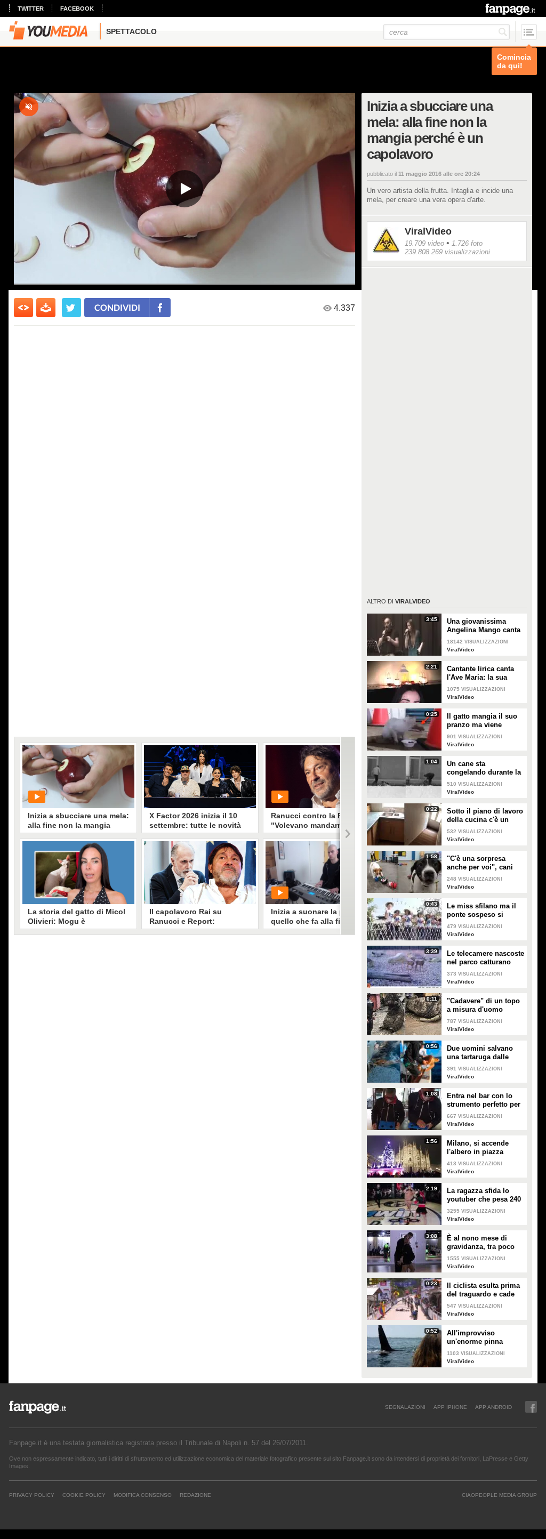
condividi (117, 307)
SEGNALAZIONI (405, 1406)
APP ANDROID (493, 1406)
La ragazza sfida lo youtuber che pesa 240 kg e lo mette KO (484, 1195)
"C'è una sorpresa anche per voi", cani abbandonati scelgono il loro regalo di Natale (483, 863)
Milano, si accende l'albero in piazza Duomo (478, 1147)
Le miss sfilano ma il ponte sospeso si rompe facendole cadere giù (481, 910)
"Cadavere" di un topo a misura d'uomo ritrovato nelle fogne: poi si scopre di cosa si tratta (485, 1005)
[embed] (23, 307)
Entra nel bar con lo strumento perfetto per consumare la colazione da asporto (483, 1100)
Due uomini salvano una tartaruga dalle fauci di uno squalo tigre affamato (480, 1052)
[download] (45, 307)
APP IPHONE (450, 1406)
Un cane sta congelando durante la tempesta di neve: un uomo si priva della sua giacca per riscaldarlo (484, 768)
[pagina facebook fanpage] (531, 1407)
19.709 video (424, 243)
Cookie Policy (84, 1494)
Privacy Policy (31, 1494)
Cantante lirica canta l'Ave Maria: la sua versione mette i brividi (485, 673)
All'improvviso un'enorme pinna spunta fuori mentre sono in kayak (479, 1337)
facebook (77, 8)
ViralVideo (428, 231)
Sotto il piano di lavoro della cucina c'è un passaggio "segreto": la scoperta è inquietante (485, 815)
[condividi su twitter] (71, 307)
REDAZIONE (195, 1494)
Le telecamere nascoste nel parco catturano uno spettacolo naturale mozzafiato (485, 957)
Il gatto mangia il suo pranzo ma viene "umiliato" (482, 720)
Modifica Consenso (143, 1494)
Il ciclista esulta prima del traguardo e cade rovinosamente (483, 1290)
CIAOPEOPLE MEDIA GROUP (499, 1494)
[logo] (511, 9)
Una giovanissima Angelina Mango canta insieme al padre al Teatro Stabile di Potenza (483, 625)
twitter (31, 8)
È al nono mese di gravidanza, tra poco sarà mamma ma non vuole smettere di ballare (482, 1242)
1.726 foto (467, 243)
